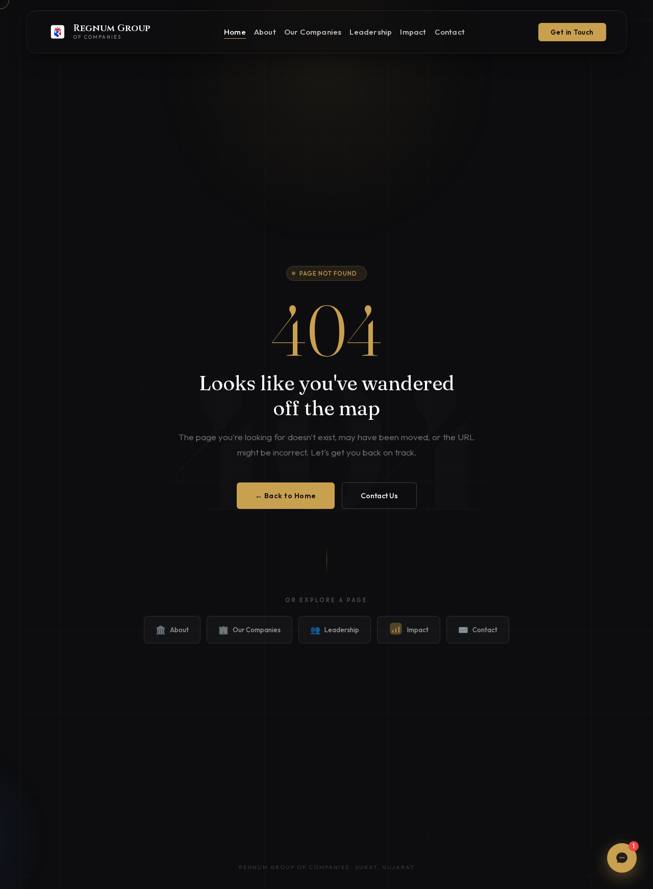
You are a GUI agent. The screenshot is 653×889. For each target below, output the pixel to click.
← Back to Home (285, 495)
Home (235, 32)
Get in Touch (572, 32)
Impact (413, 32)
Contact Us (379, 495)
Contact (450, 32)
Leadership (370, 32)
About (265, 32)
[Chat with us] (622, 858)
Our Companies (313, 32)
